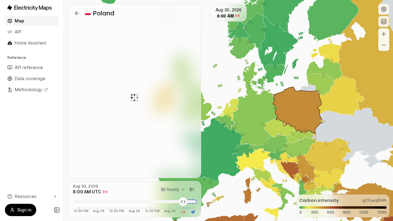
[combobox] (173, 189)
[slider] (183, 201)
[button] (383, 9)
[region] (228, 110)
